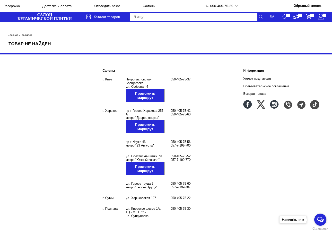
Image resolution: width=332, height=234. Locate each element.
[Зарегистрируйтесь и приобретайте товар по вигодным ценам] (320, 17)
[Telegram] (301, 104)
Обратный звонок (308, 6)
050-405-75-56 (181, 142)
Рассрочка (11, 6)
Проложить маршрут (145, 95)
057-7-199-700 (181, 145)
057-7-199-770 (181, 160)
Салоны (149, 6)
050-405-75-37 (181, 79)
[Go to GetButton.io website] (320, 229)
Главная (13, 35)
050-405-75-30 (181, 208)
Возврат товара (254, 93)
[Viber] (287, 104)
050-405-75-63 (181, 114)
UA (272, 16)
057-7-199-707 (181, 187)
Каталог (27, 35)
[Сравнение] (296, 17)
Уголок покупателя (257, 78)
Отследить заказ (107, 6)
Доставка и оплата (57, 6)
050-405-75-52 (181, 156)
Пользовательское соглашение (266, 86)
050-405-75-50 (221, 6)
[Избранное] (284, 17)
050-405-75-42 (181, 111)
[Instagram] (274, 104)
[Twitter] (261, 104)
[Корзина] (308, 17)
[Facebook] (247, 104)
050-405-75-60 (181, 183)
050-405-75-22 (181, 198)
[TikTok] (314, 104)
